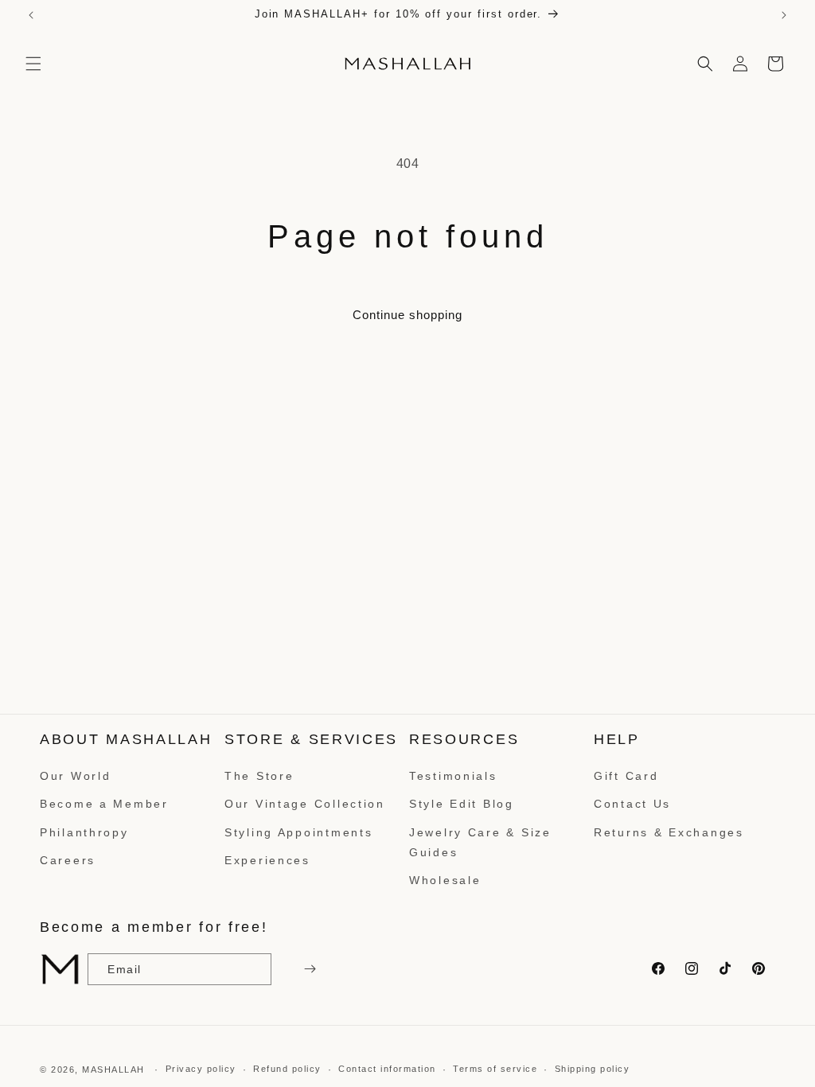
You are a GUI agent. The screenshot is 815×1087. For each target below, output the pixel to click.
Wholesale (445, 880)
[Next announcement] (783, 15)
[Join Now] (308, 969)
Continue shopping (407, 314)
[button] (33, 63)
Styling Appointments (298, 832)
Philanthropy (84, 832)
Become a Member (104, 803)
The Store (259, 775)
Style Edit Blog (461, 803)
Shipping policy (592, 1068)
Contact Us (632, 803)
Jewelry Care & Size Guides (480, 842)
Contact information (387, 1068)
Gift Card (626, 775)
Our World (75, 775)
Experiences (267, 860)
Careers (68, 860)
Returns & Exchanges (669, 832)
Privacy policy (201, 1068)
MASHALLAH (113, 1069)
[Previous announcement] (31, 15)
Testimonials (453, 775)
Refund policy (287, 1068)
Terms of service (495, 1068)
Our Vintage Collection (304, 803)
